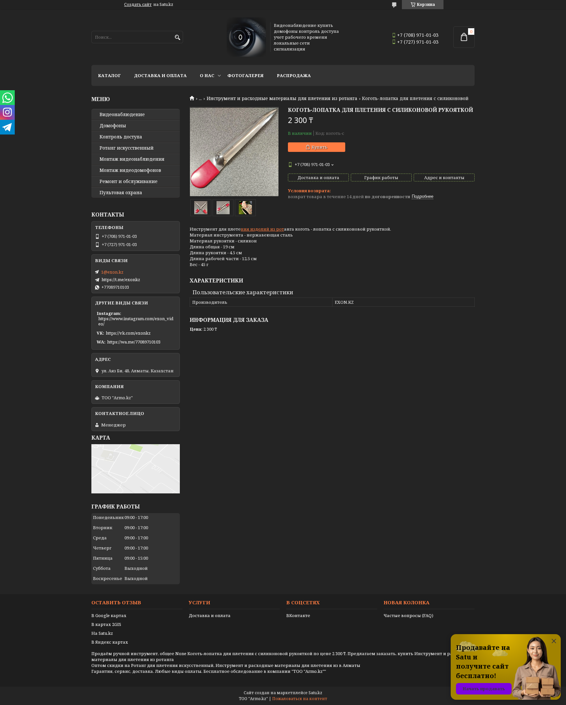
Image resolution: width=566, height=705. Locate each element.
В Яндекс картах (109, 642)
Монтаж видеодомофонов (130, 170)
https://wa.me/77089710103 (133, 341)
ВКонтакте (298, 615)
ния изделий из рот (262, 229)
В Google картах (108, 615)
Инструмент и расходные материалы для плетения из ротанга (282, 98)
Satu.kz (315, 692)
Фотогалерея (245, 75)
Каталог (109, 75)
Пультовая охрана (121, 193)
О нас (207, 75)
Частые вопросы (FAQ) (408, 615)
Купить (319, 147)
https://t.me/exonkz (121, 279)
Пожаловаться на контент (299, 698)
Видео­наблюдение (122, 114)
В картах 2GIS (106, 624)
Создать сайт (138, 4)
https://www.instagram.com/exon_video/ (135, 321)
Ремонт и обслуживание (129, 181)
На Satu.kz (102, 633)
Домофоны (113, 126)
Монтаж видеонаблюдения (132, 159)
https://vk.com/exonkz (128, 333)
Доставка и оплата (160, 75)
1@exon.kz (112, 272)
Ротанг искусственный (127, 148)
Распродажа (294, 75)
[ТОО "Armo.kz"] (246, 37)
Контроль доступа (121, 137)
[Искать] (177, 37)
